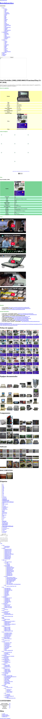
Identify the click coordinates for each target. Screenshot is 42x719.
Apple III (8, 563)
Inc (2, 513)
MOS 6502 (6, 562)
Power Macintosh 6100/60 (11, 579)
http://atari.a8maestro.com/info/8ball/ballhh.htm (23, 318)
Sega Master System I (8, 632)
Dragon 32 (6, 609)
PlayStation (6, 653)
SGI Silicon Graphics (6, 637)
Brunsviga (6, 686)
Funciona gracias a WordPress (5, 718)
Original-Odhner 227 (10, 696)
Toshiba (5, 29)
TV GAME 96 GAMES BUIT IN (10, 676)
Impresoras (6, 37)
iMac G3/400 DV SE (10, 581)
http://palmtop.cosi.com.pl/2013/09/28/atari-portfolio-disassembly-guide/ (17, 316)
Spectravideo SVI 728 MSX (9, 656)
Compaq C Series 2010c (8, 681)
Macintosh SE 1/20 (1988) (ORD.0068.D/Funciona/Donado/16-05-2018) (15, 324)
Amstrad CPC (5, 500)
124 (9, 703)
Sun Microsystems (7, 25)
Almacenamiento (7, 36)
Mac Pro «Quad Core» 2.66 (11, 586)
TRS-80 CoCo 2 (7, 660)
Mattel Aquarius (7, 619)
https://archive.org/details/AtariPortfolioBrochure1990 (15, 309)
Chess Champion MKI (8, 675)
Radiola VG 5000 (7, 629)
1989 (1, 323)
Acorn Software (4, 496)
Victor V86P (6, 679)
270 (9, 707)
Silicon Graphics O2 (7, 638)
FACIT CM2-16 (9, 691)
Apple (5, 10)
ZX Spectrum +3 (7, 644)
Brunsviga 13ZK (9, 687)
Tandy (5, 26)
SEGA (5, 21)
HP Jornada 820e (7, 613)
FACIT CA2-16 (9, 692)
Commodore (6, 12)
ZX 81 (5, 649)
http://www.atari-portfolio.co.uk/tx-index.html (20, 317)
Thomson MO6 (7, 665)
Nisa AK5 (8, 694)
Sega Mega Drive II (7, 635)
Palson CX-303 (7, 605)
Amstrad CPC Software (8, 501)
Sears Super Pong (7, 588)
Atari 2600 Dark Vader (8, 590)
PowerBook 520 (9, 575)
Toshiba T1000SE (7, 670)
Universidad (4, 529)
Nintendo (6, 19)
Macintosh (4, 514)
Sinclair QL (6, 648)
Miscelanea (6, 31)
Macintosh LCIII (9, 574)
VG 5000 (3, 530)
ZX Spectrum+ (7, 645)
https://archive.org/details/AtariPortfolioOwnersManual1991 (19, 307)
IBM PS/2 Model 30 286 (8, 616)
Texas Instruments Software (5, 528)
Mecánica (4, 685)
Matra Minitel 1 (7, 682)
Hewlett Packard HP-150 (8, 614)
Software (3, 39)
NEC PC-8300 (7, 680)
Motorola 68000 (7, 565)
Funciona (10, 323)
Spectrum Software (7, 526)
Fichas (3, 7)
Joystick (5, 38)
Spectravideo (6, 24)
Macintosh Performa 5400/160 (12, 578)
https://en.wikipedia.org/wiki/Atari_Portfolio (20, 319)
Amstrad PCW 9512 (7, 551)
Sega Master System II (8, 633)
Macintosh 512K (9, 566)
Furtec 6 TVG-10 (7, 604)
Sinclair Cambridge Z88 (8, 650)
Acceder (3, 713)
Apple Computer (5, 503)
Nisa (5, 693)
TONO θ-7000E (7, 683)
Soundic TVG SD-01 (8, 606)
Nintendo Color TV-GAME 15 (9, 621)
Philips (5, 20)
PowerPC (6, 576)
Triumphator (6, 697)
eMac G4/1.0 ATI (10, 583)
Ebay (8, 323)
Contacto (3, 55)
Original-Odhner (7, 695)
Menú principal (2, 5)
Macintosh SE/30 (10, 569)
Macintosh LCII (9, 573)
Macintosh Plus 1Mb (10, 570)
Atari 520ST (6, 593)
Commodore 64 (7, 599)
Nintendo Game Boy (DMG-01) (10, 624)
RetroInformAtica (7, 3)
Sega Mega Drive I (7, 634)
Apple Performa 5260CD (11, 577)
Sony (5, 22)
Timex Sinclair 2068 (7, 646)
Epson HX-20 (6, 611)
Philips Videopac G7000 (8, 630)
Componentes (4, 32)
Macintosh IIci (9, 572)
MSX (5, 18)
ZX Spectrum (6, 647)
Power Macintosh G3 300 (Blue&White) (14, 584)
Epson (5, 15)
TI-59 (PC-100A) (7, 662)
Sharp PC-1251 (7, 640)
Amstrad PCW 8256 (7, 549)
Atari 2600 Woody (7, 589)
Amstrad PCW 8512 (7, 550)
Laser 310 (6, 673)
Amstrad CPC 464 (7, 552)
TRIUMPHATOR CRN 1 (11, 698)
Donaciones (4, 54)
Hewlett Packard (5, 612)
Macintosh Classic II (10, 571)
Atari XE (6, 595)
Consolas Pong (7, 13)
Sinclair (5, 23)
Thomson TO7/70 (7, 666)
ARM (5, 560)
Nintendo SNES (7, 625)
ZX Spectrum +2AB (7, 642)
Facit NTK (8, 690)
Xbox (5, 684)
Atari (5, 11)
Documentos (4, 52)
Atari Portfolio (4, 323)
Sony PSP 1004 (7, 654)
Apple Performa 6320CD (11, 580)
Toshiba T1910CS (7, 671)
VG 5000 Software (4, 531)
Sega (3, 631)
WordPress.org (4, 716)
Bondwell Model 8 (7, 677)
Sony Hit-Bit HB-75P (8, 652)
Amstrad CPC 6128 (7, 553)
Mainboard (6, 33)
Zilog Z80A (4, 532)
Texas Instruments (7, 27)
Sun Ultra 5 (6, 658)
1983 (3, 486)
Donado (3, 510)
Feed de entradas (5, 714)
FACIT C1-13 (9, 689)
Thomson (6, 28)
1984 (3, 487)
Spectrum (6, 48)
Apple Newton (9, 561)
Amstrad (5, 9)
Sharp (3, 639)
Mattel (5, 17)
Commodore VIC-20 (8, 597)
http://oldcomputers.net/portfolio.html (22, 320)
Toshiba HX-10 (7, 668)
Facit (5, 688)
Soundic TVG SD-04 (8, 607)
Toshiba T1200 (7, 669)
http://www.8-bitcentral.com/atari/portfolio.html (28, 314)
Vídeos (3, 53)
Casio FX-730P (7, 678)
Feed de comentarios (5, 715)
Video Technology (7, 30)
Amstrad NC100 (7, 558)
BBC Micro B (6, 547)
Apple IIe (8, 564)
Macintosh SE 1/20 (10, 568)
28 (9, 705)
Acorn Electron (7, 546)
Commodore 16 (7, 598)
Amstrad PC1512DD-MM (9, 554)
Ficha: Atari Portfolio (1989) (22, 129)
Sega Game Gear (7, 636)
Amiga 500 (6, 602)
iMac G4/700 (9, 582)
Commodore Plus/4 (7, 601)
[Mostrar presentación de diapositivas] (21, 171)
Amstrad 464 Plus (7, 557)
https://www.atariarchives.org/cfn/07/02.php (25, 313)
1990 (3, 493)
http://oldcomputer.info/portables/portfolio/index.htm (31, 321)
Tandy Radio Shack (5, 659)
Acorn (5, 8)
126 (9, 704)
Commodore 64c (7, 600)
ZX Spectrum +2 (7, 643)
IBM (5, 16)
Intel (5, 585)
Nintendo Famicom (7, 622)
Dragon (5, 14)
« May (1, 543)
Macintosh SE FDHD (10, 567)
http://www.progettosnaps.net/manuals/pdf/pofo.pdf (21, 308)
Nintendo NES (7, 623)
